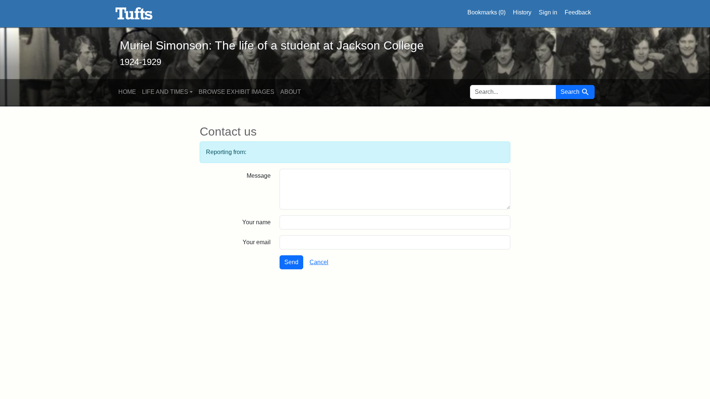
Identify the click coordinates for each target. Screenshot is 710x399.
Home (127, 92)
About (290, 92)
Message (259, 176)
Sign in (548, 12)
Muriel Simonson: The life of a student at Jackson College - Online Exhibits (134, 14)
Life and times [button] (165, 92)
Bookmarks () (486, 12)
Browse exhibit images (236, 92)
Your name (256, 222)
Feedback (578, 12)
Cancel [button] (319, 262)
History (522, 12)
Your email (257, 242)
